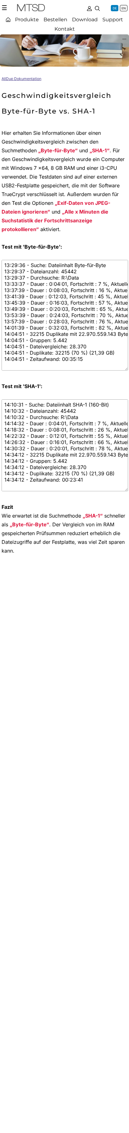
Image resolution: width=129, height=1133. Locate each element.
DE (115, 8)
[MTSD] (31, 8)
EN (123, 8)
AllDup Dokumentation (21, 78)
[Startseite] (8, 19)
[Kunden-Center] (89, 8)
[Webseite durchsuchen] (97, 8)
